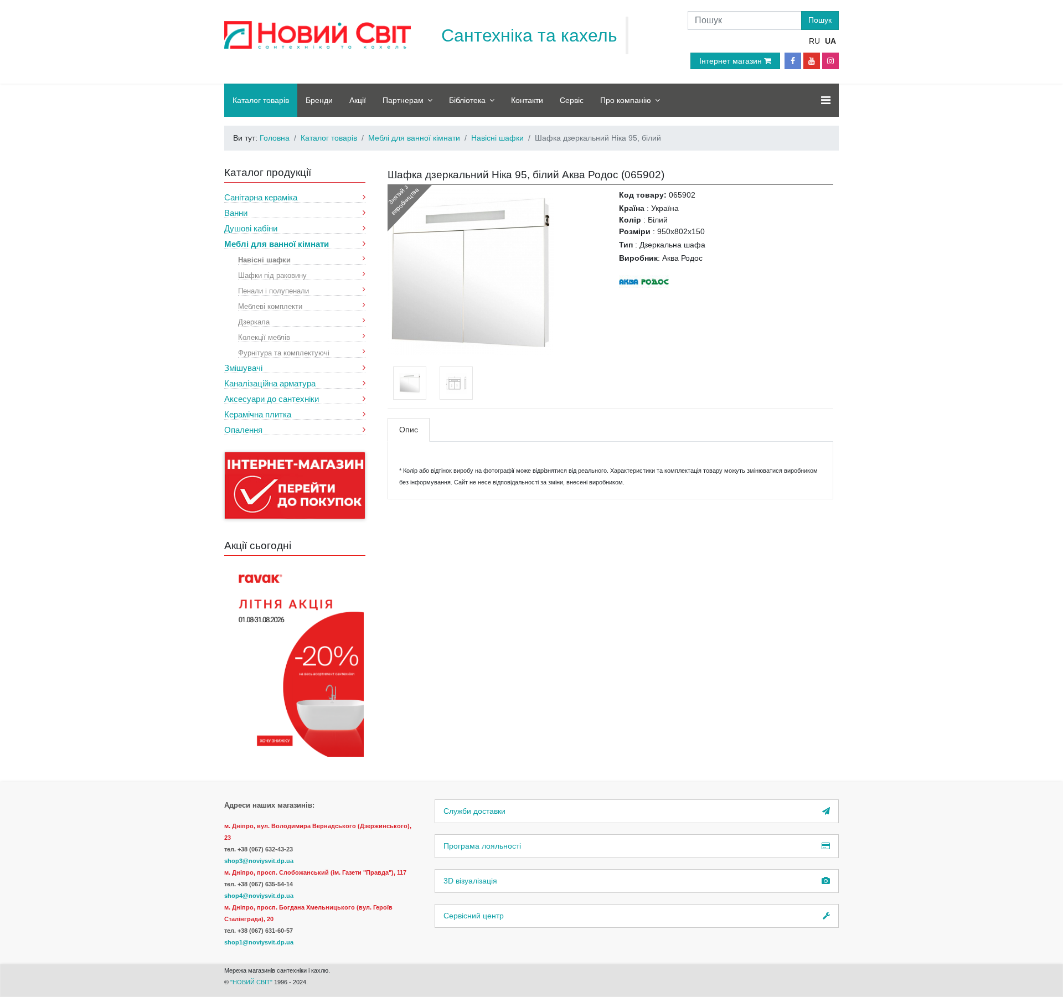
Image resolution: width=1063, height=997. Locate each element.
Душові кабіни (250, 228)
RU (814, 41)
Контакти (527, 100)
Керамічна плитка (257, 414)
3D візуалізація (470, 880)
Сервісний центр (473, 915)
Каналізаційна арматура (270, 383)
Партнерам (403, 100)
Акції (357, 100)
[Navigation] (825, 100)
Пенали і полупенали (273, 290)
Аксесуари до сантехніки (271, 399)
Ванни (235, 213)
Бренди (319, 100)
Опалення (243, 430)
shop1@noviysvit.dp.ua (258, 942)
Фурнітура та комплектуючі (283, 352)
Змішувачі (243, 368)
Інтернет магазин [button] (731, 60)
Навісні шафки (264, 259)
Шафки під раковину (272, 275)
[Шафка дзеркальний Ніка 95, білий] (471, 271)
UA (830, 41)
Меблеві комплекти (270, 306)
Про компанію (625, 100)
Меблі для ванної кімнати (276, 244)
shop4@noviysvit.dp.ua (258, 895)
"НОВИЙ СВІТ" (252, 982)
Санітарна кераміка (260, 197)
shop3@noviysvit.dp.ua (258, 860)
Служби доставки (474, 811)
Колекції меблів (264, 337)
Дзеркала (254, 321)
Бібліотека (467, 100)
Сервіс (572, 100)
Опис (408, 429)
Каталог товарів (261, 100)
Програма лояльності (482, 845)
